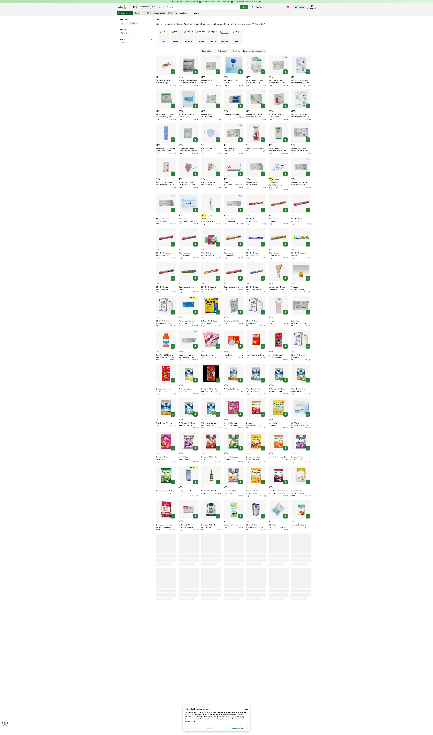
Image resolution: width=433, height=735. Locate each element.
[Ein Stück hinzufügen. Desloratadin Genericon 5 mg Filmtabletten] (195, 312)
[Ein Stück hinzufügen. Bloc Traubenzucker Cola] (240, 278)
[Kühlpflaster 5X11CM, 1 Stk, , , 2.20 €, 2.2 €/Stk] (233, 305)
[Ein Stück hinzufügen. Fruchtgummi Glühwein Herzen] (218, 652)
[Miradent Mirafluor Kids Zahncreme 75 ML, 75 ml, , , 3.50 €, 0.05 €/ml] (301, 577)
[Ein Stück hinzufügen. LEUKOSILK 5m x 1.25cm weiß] (173, 550)
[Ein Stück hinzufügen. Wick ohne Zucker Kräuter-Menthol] (308, 380)
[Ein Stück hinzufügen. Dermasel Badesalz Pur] (218, 618)
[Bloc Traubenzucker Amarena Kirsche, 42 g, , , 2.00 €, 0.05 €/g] (166, 237)
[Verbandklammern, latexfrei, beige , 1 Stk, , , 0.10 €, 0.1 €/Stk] (166, 65)
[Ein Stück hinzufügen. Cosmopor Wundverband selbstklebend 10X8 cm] (308, 106)
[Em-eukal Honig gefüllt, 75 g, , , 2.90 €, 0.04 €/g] (278, 441)
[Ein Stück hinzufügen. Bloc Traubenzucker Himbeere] (195, 244)
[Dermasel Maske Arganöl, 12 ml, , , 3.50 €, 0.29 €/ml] (256, 645)
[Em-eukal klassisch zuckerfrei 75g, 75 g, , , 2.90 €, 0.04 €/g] (233, 441)
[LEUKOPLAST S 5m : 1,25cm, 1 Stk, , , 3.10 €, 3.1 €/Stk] (233, 543)
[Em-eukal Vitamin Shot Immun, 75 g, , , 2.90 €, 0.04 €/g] (166, 441)
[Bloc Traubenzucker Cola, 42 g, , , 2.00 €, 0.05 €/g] (233, 271)
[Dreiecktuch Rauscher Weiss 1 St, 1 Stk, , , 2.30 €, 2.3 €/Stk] (301, 305)
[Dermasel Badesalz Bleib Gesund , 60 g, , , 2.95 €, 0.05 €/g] (211, 509)
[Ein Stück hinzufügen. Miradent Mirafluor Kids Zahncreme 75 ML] (308, 584)
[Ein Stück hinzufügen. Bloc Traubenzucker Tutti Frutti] (195, 278)
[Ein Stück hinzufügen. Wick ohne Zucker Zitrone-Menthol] (195, 380)
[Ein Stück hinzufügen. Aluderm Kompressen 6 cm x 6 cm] (195, 106)
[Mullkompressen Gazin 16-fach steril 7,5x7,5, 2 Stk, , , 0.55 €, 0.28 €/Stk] (166, 99)
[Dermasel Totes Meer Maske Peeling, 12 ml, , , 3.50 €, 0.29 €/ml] (233, 645)
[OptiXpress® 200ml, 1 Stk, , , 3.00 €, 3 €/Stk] (233, 509)
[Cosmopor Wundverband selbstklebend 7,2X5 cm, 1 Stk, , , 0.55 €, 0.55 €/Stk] (301, 65)
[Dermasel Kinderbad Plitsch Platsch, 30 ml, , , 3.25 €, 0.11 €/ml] (166, 577)
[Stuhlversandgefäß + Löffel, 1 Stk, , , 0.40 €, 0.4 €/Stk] (233, 65)
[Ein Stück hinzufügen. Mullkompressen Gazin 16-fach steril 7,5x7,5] (173, 106)
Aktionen (141, 13)
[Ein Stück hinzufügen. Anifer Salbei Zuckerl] (308, 516)
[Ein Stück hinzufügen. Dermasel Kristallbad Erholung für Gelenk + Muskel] (195, 618)
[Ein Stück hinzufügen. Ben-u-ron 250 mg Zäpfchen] (263, 584)
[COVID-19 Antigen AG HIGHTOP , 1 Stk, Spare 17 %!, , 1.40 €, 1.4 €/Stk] (278, 167)
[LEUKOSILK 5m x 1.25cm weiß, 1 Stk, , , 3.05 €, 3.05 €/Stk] (166, 543)
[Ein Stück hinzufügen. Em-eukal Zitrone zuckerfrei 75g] (285, 414)
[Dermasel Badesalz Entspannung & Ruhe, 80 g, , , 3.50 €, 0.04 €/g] (188, 645)
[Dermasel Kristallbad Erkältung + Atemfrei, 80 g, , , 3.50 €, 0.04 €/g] (166, 611)
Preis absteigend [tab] (224, 51)
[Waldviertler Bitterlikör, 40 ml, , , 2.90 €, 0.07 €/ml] (211, 475)
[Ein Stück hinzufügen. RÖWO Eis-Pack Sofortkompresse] (285, 516)
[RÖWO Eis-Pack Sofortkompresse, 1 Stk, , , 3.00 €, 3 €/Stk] (278, 509)
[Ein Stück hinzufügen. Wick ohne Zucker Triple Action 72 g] (263, 380)
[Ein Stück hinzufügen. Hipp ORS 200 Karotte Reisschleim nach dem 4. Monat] (173, 346)
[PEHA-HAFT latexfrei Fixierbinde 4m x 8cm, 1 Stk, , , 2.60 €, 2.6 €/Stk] (301, 339)
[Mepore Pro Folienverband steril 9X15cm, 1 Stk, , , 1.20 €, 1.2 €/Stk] (301, 133)
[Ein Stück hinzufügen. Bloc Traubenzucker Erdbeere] (308, 210)
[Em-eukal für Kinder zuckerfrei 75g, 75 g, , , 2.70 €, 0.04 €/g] (166, 373)
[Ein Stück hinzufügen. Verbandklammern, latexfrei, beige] (173, 71)
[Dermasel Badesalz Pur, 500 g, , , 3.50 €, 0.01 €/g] (211, 611)
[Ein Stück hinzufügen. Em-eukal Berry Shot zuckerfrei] (195, 448)
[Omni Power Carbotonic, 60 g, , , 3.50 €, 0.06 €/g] (256, 611)
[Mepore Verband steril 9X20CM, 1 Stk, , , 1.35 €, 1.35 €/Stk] (256, 167)
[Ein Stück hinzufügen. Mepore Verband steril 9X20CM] (263, 174)
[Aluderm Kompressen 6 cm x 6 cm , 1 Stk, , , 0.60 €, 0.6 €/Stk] (188, 99)
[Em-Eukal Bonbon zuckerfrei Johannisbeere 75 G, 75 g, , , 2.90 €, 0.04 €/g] (278, 475)
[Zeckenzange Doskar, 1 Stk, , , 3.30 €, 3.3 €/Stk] (188, 577)
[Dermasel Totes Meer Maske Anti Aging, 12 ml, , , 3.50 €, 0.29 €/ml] (278, 611)
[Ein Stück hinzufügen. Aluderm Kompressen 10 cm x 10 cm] (285, 106)
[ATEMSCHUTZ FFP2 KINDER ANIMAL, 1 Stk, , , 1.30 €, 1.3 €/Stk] (211, 167)
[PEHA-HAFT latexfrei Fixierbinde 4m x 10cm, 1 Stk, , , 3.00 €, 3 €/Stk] (256, 509)
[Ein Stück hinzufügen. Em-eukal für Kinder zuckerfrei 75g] (173, 380)
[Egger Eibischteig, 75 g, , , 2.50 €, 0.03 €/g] (211, 339)
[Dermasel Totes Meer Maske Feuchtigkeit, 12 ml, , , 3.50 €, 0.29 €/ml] (233, 611)
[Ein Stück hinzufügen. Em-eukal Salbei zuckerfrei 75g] (308, 448)
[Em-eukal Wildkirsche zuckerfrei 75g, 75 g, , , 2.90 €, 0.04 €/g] (211, 441)
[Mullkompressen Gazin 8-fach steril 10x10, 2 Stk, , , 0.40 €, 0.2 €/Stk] (256, 65)
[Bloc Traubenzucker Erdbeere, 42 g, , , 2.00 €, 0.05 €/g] (301, 203)
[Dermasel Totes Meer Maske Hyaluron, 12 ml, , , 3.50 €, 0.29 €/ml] (166, 645)
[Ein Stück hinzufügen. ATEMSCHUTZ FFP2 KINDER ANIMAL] (218, 174)
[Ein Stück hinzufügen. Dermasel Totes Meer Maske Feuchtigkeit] (240, 618)
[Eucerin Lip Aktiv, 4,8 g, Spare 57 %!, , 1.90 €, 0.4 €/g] (211, 203)
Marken (197, 13)
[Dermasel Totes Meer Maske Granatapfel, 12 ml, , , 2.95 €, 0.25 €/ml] (166, 509)
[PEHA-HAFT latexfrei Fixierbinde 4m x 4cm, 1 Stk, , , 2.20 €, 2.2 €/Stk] (166, 305)
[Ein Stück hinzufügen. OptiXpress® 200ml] (240, 516)
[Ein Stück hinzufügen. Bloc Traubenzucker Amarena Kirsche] (173, 244)
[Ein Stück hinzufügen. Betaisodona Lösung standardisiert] (240, 584)
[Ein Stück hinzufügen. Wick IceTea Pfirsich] (240, 380)
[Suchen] (244, 7)
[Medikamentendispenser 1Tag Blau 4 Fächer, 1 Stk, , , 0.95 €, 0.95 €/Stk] (166, 133)
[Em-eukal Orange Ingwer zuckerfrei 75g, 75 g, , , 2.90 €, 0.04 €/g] (256, 475)
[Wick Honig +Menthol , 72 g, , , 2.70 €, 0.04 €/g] (166, 407)
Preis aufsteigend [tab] (208, 51)
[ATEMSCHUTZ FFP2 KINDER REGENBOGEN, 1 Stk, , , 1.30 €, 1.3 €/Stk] (188, 167)
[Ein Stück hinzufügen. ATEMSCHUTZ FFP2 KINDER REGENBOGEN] (195, 174)
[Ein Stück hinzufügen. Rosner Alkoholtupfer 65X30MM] (308, 550)
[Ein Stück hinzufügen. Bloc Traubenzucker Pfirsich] (263, 210)
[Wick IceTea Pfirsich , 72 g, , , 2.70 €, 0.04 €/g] (233, 373)
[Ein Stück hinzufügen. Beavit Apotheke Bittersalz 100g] (218, 584)
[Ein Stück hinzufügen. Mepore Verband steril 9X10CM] (218, 106)
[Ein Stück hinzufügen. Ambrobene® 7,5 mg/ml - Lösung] (195, 482)
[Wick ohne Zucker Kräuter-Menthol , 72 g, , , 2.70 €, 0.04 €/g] (301, 373)
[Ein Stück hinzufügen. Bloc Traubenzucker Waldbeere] (173, 278)
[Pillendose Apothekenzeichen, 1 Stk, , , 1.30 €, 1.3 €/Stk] (233, 167)
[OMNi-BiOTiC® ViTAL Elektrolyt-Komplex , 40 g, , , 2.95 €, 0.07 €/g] (188, 509)
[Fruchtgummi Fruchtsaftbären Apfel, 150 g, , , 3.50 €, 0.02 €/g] (278, 577)
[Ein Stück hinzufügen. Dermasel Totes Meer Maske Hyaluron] (173, 652)
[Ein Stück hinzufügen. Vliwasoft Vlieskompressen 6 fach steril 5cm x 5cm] (195, 71)
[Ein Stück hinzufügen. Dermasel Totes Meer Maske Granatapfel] (173, 516)
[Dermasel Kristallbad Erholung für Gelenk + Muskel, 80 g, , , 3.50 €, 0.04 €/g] (188, 611)
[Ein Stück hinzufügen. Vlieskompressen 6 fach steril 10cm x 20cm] (285, 139)
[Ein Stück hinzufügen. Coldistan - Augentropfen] (285, 550)
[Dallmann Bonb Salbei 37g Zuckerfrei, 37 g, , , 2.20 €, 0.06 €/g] (211, 305)
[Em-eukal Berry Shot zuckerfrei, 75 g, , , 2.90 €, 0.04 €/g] (188, 441)
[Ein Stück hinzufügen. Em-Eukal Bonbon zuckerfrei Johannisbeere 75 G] (285, 482)
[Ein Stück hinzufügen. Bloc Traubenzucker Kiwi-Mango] (308, 244)
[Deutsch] (288, 7)
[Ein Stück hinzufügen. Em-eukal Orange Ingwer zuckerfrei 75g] (263, 482)
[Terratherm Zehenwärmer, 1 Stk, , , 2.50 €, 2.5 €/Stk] (233, 339)
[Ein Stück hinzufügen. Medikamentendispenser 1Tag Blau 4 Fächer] (173, 139)
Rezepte (174, 13)
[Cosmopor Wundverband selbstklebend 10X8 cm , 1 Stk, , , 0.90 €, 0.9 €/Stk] (301, 99)
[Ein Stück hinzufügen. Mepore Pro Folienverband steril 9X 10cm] (263, 106)
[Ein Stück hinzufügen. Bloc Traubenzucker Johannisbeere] (263, 278)
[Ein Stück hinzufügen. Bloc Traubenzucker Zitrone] (285, 244)
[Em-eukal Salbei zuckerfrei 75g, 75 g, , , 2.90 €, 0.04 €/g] (301, 441)
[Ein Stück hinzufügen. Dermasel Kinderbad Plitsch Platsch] (173, 584)
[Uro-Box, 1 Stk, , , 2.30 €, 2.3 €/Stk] (278, 305)
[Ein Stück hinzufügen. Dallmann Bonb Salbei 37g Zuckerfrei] (218, 312)
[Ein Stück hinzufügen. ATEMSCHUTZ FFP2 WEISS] (218, 139)
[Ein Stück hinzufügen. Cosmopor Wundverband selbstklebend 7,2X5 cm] (308, 71)
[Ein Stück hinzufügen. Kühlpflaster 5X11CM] (240, 312)
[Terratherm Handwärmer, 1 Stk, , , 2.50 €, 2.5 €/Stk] (256, 339)
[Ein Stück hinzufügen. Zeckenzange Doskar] (195, 584)
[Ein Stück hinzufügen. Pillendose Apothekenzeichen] (240, 174)
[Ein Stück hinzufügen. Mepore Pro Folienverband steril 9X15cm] (308, 139)
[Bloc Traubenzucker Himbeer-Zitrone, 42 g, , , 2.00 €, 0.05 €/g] (211, 271)
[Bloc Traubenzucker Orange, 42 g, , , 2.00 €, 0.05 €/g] (278, 203)
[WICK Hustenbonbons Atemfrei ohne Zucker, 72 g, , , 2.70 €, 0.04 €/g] (188, 407)
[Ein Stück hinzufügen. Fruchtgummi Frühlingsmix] (308, 618)
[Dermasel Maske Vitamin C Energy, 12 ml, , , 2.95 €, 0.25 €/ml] (301, 475)
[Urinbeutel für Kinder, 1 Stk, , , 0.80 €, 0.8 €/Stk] (233, 99)
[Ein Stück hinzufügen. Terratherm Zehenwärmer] (240, 346)
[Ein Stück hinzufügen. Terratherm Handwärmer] (263, 346)
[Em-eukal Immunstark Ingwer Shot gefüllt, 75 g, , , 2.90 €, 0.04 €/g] (256, 441)
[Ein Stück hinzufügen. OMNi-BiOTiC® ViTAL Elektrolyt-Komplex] (195, 516)
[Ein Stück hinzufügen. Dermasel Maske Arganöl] (263, 652)
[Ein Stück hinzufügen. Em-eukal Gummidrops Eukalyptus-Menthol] (218, 550)
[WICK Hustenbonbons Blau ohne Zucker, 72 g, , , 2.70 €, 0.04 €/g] (278, 373)
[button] (298, 7)
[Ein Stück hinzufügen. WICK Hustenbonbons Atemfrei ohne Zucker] (195, 414)
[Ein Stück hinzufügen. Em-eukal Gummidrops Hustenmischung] (263, 550)
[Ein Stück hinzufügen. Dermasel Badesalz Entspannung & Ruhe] (195, 652)
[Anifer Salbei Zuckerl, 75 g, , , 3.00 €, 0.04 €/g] (301, 509)
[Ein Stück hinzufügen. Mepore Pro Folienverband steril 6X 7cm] (285, 71)
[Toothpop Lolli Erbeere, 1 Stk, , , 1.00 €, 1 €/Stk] (256, 133)
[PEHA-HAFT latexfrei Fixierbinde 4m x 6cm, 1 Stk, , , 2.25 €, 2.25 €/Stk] (256, 305)
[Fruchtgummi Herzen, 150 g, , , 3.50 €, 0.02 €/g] (278, 645)
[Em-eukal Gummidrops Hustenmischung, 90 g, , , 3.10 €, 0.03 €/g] (256, 543)
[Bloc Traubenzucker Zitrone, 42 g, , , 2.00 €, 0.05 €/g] (278, 237)
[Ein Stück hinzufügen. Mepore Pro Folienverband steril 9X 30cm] (195, 346)
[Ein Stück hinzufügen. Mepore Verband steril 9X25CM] (173, 210)
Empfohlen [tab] (237, 51)
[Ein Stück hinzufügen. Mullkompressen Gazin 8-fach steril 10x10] (263, 71)
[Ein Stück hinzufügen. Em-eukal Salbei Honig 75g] (240, 482)
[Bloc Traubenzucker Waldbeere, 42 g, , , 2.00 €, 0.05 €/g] (166, 271)
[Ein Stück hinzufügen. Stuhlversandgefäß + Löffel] (240, 71)
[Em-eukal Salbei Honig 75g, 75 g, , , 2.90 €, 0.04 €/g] (233, 475)
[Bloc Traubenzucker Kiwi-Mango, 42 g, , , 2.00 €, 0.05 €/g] (301, 237)
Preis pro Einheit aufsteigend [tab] (254, 51)
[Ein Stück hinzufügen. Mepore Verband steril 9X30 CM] (240, 210)
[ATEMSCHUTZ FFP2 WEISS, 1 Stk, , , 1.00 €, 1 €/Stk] (211, 133)
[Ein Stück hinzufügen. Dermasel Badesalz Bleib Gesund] (218, 516)
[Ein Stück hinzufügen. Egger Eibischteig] (218, 346)
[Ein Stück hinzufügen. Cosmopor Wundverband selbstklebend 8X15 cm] (173, 174)
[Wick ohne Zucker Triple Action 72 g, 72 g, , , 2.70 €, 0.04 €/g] (256, 373)
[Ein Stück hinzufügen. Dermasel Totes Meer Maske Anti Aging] (285, 618)
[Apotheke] (157, 19)
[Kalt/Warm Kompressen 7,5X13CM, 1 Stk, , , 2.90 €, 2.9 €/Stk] (301, 407)
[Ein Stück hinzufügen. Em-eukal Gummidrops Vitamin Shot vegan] (240, 414)
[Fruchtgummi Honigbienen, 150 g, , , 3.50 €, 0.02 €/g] (301, 645)
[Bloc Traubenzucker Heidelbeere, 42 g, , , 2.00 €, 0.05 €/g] (256, 237)
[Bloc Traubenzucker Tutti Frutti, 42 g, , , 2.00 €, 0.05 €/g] (188, 271)
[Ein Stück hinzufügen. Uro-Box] (285, 312)
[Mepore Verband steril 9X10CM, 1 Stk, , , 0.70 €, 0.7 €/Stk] (211, 99)
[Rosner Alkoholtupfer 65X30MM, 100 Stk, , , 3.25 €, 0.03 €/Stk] (301, 543)
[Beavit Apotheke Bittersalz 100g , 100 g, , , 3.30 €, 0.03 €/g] (211, 577)
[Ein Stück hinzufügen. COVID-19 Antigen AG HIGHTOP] (285, 174)
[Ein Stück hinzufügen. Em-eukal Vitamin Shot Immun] (173, 448)
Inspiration (184, 13)
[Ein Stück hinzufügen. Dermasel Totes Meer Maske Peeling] (240, 652)
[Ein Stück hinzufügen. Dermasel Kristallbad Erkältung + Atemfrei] (173, 618)
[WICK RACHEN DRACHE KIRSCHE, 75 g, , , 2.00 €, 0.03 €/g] (211, 237)
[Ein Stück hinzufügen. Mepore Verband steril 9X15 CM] (240, 139)
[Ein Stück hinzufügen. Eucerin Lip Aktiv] (218, 210)
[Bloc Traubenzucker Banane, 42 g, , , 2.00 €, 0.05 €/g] (233, 237)
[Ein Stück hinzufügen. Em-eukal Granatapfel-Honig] (263, 414)
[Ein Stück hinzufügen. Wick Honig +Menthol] (173, 414)
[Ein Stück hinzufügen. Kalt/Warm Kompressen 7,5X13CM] (308, 414)
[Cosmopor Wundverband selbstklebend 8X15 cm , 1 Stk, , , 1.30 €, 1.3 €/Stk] (166, 167)
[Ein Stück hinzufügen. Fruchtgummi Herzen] (285, 652)
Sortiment (125, 13)
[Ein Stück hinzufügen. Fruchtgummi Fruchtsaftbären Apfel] (285, 584)
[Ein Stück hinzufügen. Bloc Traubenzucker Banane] (240, 244)
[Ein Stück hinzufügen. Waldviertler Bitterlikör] (218, 482)
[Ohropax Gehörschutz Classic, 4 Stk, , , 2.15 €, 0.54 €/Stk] (301, 271)
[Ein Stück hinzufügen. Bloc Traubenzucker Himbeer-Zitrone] (218, 278)
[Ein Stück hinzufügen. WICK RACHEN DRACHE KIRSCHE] (218, 244)
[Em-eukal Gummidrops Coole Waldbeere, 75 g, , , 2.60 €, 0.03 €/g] (278, 339)
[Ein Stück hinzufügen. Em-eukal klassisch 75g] (173, 482)
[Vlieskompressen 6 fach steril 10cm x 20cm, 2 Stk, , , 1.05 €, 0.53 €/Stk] (278, 133)
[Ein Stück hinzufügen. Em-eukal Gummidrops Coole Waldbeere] (285, 346)
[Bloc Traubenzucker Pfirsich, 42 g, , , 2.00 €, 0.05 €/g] (256, 203)
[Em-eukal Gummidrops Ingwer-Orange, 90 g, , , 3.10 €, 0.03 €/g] (188, 543)
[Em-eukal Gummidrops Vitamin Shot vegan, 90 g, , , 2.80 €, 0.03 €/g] (233, 407)
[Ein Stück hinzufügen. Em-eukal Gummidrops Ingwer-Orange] (195, 550)
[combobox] (203, 7)
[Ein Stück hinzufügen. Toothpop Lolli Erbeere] (263, 139)
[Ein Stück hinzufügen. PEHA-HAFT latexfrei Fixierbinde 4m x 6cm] (263, 312)
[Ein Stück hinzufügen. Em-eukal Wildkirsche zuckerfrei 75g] (218, 448)
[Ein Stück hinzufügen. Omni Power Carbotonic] (263, 618)
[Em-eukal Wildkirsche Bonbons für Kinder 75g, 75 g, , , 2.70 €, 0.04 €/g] (211, 373)
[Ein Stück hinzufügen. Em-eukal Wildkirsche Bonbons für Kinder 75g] (218, 380)
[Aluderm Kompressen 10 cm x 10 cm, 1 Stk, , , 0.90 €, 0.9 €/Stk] (278, 99)
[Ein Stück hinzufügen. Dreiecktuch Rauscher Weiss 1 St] (308, 312)
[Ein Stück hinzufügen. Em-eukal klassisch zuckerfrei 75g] (240, 448)
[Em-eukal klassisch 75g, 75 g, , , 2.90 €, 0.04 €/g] (166, 475)
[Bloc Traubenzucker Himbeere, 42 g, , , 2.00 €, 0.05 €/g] (188, 237)
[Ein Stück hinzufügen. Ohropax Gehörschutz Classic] (308, 278)
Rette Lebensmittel (157, 13)
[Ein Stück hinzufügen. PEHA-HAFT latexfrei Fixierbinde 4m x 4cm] (173, 312)
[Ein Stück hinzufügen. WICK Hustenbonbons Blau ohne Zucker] (285, 380)
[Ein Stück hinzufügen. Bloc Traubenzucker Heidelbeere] (263, 244)
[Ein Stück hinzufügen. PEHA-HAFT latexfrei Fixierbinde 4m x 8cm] (308, 346)
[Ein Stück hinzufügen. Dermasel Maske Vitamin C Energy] (308, 482)
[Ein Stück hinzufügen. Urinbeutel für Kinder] (240, 106)
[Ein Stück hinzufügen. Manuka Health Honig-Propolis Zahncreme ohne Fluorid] (285, 278)
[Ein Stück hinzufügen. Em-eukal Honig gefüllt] (285, 448)
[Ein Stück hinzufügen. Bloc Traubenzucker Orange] (285, 210)
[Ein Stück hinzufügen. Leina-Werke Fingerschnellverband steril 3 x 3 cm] (195, 139)
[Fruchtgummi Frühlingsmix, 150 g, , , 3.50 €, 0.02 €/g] (301, 611)
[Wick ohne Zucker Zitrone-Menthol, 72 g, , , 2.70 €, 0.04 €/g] (188, 373)
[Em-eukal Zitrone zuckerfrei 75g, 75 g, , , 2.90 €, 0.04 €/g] (278, 407)
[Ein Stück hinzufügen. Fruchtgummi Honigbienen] (308, 652)
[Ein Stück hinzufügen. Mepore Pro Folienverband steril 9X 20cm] (308, 174)
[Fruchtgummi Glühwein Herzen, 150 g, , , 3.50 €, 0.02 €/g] (211, 645)
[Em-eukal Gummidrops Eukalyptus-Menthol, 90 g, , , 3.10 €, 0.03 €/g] (211, 543)
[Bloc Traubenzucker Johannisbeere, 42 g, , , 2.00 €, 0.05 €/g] (256, 271)
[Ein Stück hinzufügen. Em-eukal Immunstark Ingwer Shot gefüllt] (263, 448)
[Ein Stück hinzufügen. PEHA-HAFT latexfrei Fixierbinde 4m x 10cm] (263, 516)
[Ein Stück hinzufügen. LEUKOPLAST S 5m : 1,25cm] (240, 550)
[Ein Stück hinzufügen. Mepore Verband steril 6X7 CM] (218, 71)
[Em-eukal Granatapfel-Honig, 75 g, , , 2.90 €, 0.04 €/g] (256, 407)
